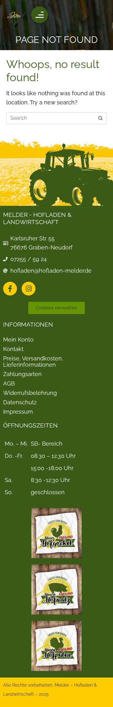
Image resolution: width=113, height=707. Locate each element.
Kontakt (13, 349)
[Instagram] (28, 289)
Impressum (18, 412)
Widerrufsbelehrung (30, 393)
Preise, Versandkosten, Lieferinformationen (33, 361)
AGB (9, 383)
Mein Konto (18, 340)
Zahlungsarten (22, 374)
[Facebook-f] (10, 289)
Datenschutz (20, 402)
